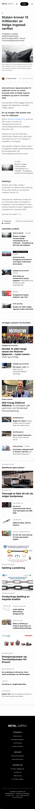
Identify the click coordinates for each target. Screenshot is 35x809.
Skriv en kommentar (25, 221)
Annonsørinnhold (17, 759)
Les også (17, 161)
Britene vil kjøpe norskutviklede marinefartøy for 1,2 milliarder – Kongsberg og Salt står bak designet (24, 168)
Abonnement (17, 736)
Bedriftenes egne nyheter (13, 468)
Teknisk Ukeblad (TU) (16, 119)
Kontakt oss (17, 772)
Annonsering (17, 743)
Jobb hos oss (17, 776)
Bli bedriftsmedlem (17, 739)
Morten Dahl (12, 78)
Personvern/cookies (17, 756)
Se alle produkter (17, 746)
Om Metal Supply (17, 779)
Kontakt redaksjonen (17, 769)
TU (20, 214)
